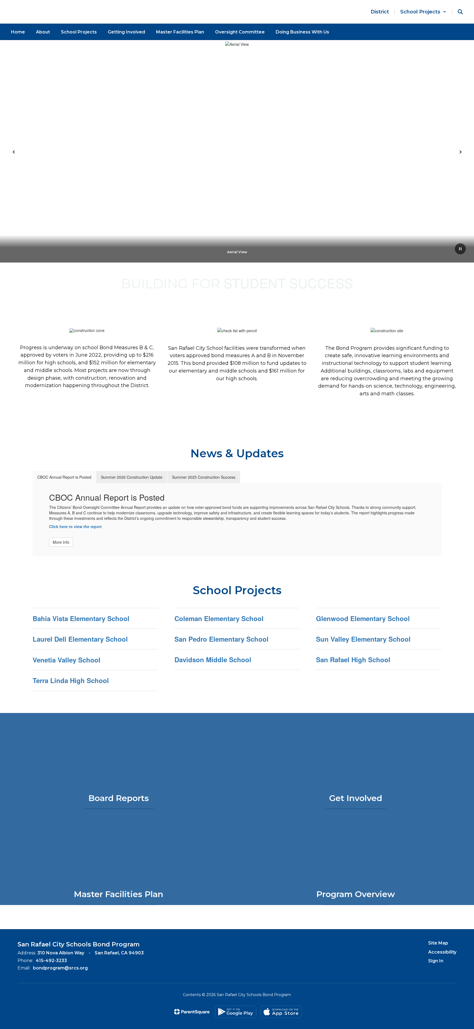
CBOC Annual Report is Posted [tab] (64, 477)
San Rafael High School (353, 659)
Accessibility (442, 952)
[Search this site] (460, 12)
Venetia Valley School (66, 659)
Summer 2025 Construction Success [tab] (203, 477)
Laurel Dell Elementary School (80, 639)
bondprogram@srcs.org (60, 968)
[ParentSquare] (192, 1012)
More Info (61, 542)
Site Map (438, 943)
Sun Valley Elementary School (363, 639)
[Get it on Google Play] (235, 1012)
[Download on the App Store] (280, 1012)
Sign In (435, 960)
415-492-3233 (51, 960)
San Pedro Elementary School (221, 639)
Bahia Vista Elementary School (81, 618)
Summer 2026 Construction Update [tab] (131, 477)
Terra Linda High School (71, 680)
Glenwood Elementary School (363, 618)
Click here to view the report (75, 526)
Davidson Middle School (212, 659)
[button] (423, 12)
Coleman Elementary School (219, 618)
